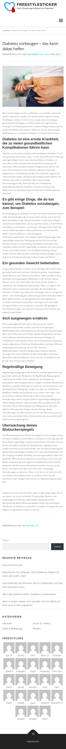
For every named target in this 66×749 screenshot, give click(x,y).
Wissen (37, 628)
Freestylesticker (37, 4)
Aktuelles (32, 525)
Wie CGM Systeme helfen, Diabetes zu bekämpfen (29, 594)
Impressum (33, 741)
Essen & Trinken (41, 623)
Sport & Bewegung (12, 628)
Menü (60, 20)
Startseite (6, 30)
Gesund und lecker (12, 564)
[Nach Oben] (33, 734)
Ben (58, 54)
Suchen (5, 540)
